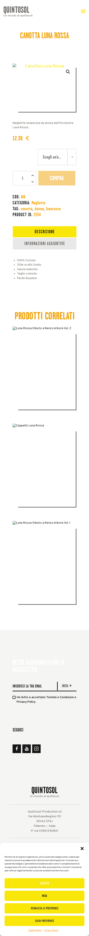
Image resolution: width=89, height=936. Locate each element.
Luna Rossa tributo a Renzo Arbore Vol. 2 (45, 373)
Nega (44, 896)
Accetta (44, 883)
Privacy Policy (51, 930)
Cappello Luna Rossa (44, 470)
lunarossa (53, 208)
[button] (82, 848)
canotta (26, 208)
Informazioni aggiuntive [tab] (44, 243)
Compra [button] (44, 396)
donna (39, 208)
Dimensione (25, 153)
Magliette (38, 202)
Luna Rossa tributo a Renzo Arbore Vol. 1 (45, 567)
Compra (57, 178)
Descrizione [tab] (45, 231)
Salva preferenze (44, 921)
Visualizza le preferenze (44, 908)
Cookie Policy (35, 930)
